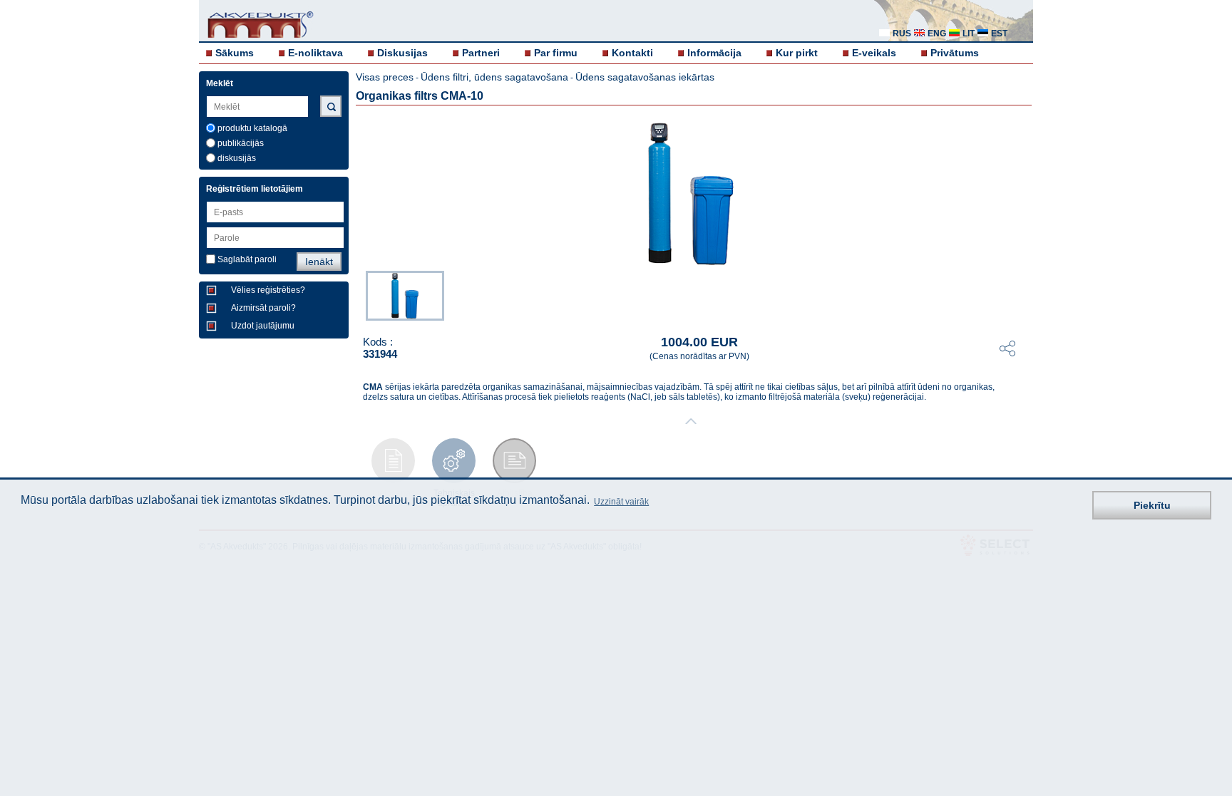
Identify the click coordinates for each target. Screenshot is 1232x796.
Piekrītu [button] (1152, 505)
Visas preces (385, 77)
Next (1023, 294)
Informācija (714, 52)
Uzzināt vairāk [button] (621, 502)
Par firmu (556, 52)
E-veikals (874, 52)
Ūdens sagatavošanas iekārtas (644, 77)
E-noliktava (315, 52)
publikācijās (240, 143)
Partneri (481, 52)
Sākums (234, 52)
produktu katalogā (252, 128)
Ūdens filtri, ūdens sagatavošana (494, 77)
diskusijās (236, 158)
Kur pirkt (797, 52)
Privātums (954, 52)
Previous (358, 294)
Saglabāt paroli (247, 259)
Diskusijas (402, 52)
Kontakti (632, 52)
